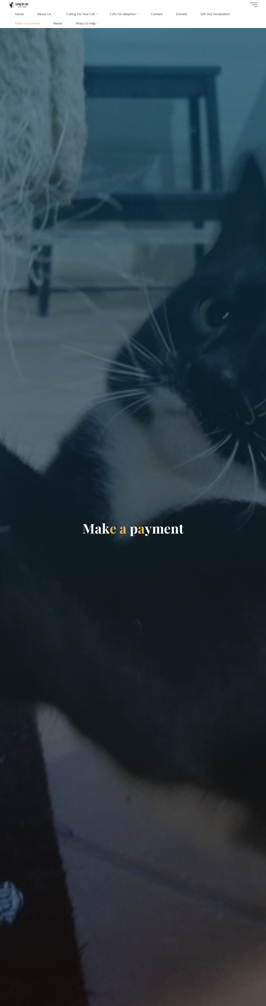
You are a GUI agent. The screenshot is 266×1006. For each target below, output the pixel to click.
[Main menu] (254, 5)
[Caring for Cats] (18, 4)
